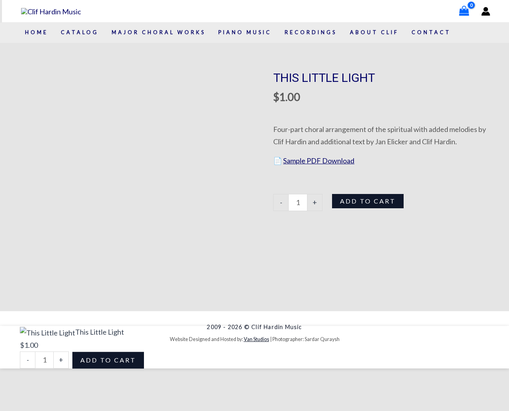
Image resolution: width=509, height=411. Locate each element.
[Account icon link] (485, 11)
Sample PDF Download (318, 160)
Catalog (80, 32)
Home (36, 32)
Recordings (311, 32)
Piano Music (245, 32)
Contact (431, 32)
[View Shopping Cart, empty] (464, 11)
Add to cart (368, 201)
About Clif (374, 32)
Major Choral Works (159, 32)
